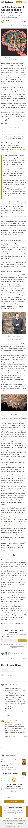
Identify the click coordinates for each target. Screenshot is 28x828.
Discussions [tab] (13, 755)
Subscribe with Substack (15, 807)
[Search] (25, 755)
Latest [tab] (7, 755)
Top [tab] (3, 755)
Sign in (24, 2)
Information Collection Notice (17, 646)
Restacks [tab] (11, 670)
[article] (14, 764)
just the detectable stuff (17, 138)
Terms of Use (21, 644)
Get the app (20, 823)
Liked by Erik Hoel (10, 686)
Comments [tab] (5, 670)
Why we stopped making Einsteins (9, 761)
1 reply (8, 715)
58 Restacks (20, 653)
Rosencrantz (8, 721)
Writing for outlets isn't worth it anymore (13, 151)
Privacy (12, 820)
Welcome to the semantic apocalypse (9, 774)
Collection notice (21, 820)
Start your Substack (10, 823)
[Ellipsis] (26, 684)
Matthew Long (8, 684)
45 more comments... (6, 748)
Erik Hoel (7, 20)
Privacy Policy (19, 813)
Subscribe (19, 2)
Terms (16, 820)
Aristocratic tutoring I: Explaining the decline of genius (10, 764)
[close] (23, 777)
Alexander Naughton (16, 208)
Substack (8, 826)
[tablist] (8, 670)
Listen (24, 21)
